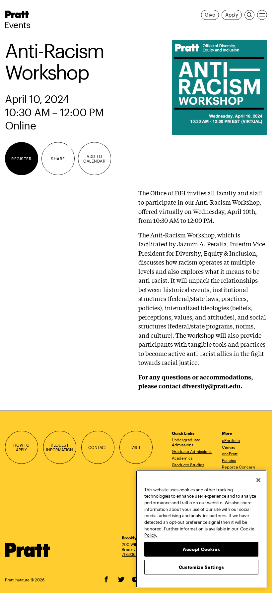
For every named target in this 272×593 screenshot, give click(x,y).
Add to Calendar (94, 159)
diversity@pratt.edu (211, 386)
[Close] (258, 480)
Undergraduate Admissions (186, 442)
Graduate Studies (188, 464)
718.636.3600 (134, 554)
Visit (136, 447)
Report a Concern (238, 467)
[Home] (27, 550)
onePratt (230, 453)
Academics (182, 458)
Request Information (59, 447)
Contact (97, 447)
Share (58, 158)
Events (17, 25)
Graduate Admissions (192, 451)
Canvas (228, 447)
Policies (229, 460)
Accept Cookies (201, 549)
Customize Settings (201, 567)
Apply (231, 15)
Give (210, 15)
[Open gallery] (219, 87)
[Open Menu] (262, 15)
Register (21, 158)
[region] (201, 529)
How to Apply (21, 447)
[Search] (249, 15)
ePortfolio (231, 440)
